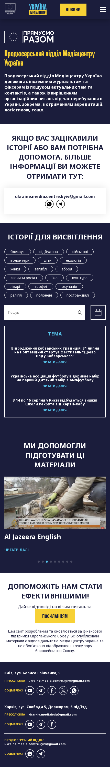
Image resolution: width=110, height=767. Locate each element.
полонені (44, 295)
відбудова (48, 251)
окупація (69, 286)
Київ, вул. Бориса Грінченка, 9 (32, 672)
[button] (39, 562)
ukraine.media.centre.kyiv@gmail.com (55, 196)
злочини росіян (23, 277)
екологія (73, 260)
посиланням (55, 616)
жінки (15, 269)
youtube (29, 690)
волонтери (19, 260)
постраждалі (78, 295)
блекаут (17, 251)
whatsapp (49, 204)
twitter (63, 690)
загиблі (41, 269)
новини (73, 9)
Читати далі (16, 549)
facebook (52, 690)
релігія (16, 295)
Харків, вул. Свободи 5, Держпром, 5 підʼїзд (45, 706)
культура (79, 277)
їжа (54, 277)
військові (80, 251)
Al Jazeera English (32, 536)
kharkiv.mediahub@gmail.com (52, 714)
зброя (67, 269)
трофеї (41, 286)
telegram (60, 204)
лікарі (15, 286)
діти (47, 260)
